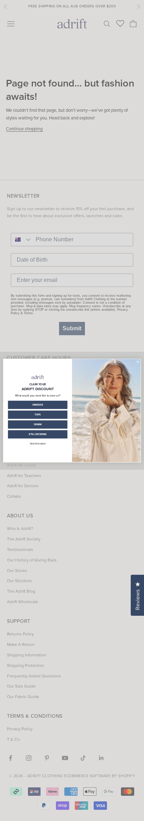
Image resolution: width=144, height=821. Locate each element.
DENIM (38, 424)
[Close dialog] (138, 362)
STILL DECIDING (37, 434)
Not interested (37, 444)
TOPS (38, 414)
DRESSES (38, 404)
